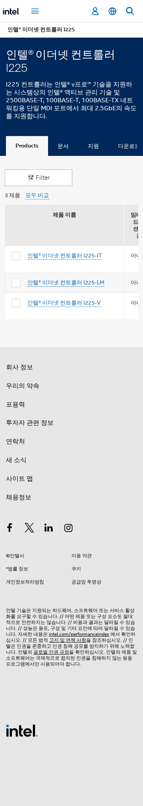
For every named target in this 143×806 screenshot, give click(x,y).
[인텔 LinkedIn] (49, 529)
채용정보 (18, 497)
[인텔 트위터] (29, 529)
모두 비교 (37, 195)
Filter (43, 177)
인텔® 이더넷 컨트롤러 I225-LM (65, 282)
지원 (93, 146)
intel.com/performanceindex (79, 634)
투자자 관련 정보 (30, 423)
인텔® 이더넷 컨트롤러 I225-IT (64, 255)
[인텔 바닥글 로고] (22, 730)
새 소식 (16, 460)
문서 (63, 146)
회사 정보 (19, 367)
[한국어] (112, 11)
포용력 (15, 405)
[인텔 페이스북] (9, 529)
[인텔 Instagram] (68, 529)
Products (27, 146)
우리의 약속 (22, 386)
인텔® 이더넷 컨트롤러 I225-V (63, 302)
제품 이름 (64, 215)
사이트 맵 (19, 479)
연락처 (15, 441)
